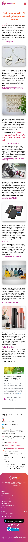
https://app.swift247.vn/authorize (15, 448)
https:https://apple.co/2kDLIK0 (13, 445)
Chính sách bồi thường (6, 501)
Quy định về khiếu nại (5, 498)
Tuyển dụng (3, 507)
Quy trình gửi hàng (5, 493)
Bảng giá (3, 491)
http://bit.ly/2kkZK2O (12, 442)
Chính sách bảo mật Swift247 (7, 505)
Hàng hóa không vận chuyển (7, 495)
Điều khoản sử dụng (5, 503)
